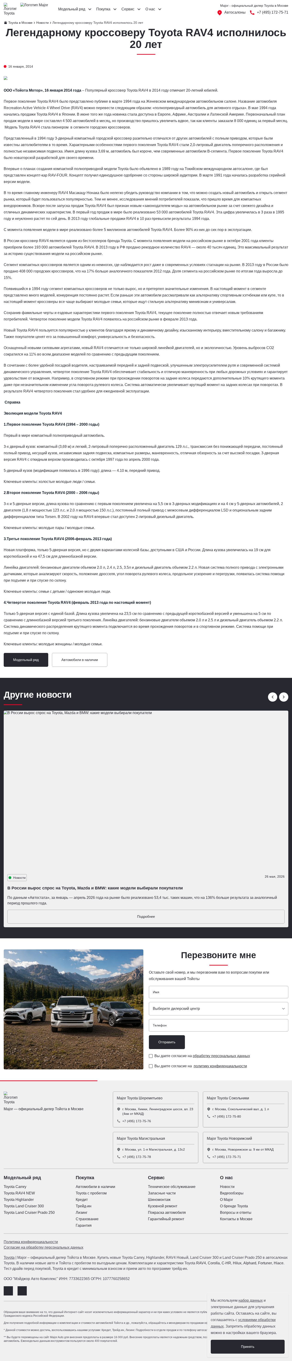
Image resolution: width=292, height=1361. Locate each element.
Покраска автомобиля (167, 1212)
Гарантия (84, 1225)
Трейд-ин (83, 1206)
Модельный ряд (26, 660)
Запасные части (162, 1193)
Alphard (249, 1263)
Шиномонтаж (159, 1200)
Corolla (214, 1263)
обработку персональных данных (221, 1056)
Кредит (82, 1200)
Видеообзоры (232, 1193)
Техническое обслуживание (172, 1187)
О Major (226, 1200)
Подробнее (146, 916)
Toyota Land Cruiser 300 (24, 1206)
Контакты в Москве (236, 1219)
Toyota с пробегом (91, 1193)
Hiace (278, 1263)
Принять (247, 1347)
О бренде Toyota (234, 1206)
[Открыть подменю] (90, 9)
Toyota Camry (15, 1187)
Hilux (237, 1263)
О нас (226, 1177)
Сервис (156, 1177)
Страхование (87, 1219)
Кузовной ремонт (162, 1206)
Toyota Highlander (19, 1200)
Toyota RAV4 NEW (19, 1193)
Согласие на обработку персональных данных (43, 1247)
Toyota (9, 1257)
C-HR (226, 1263)
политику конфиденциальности (220, 1066)
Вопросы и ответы (235, 1212)
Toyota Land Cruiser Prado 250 (29, 1212)
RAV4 (201, 1263)
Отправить (166, 1042)
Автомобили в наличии (79, 660)
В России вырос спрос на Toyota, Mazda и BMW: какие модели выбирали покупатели (95, 888)
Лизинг (81, 1212)
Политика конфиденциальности (31, 1242)
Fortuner (265, 1263)
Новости (227, 1187)
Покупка (85, 1177)
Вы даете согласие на (202, 1056)
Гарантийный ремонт (166, 1219)
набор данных (250, 1300)
